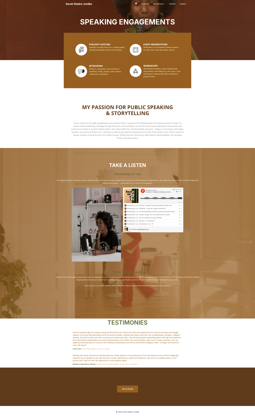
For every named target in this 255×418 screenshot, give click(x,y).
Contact (172, 4)
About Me (145, 4)
